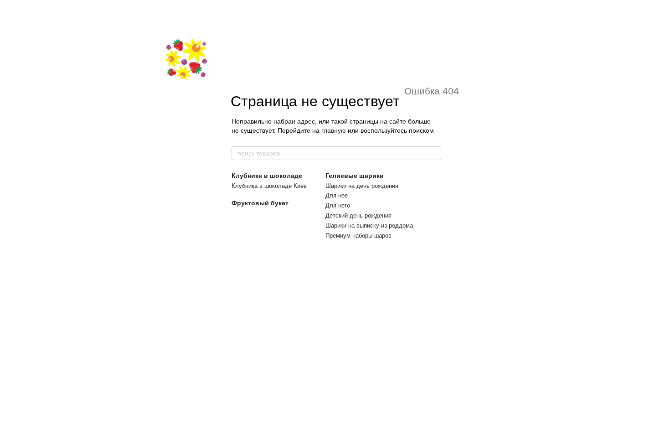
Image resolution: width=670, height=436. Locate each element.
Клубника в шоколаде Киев (269, 185)
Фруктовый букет (260, 203)
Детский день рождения (358, 215)
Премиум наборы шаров (358, 235)
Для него (337, 205)
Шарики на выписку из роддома (369, 225)
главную (333, 130)
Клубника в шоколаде (267, 175)
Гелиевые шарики (354, 175)
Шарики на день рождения (361, 185)
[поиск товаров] (434, 153)
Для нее (336, 195)
